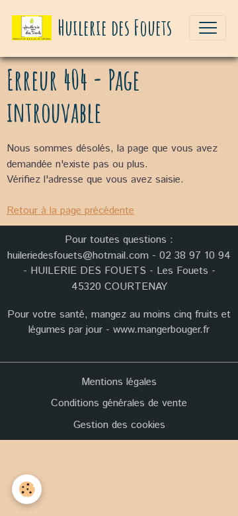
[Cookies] (27, 489)
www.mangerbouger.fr (161, 329)
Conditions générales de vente (119, 403)
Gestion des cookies (119, 425)
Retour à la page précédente (70, 210)
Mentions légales (119, 382)
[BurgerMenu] (207, 27)
